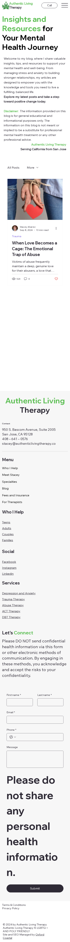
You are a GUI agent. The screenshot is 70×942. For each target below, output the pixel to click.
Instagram (9, 568)
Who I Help (10, 468)
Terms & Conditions (14, 905)
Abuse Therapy (13, 605)
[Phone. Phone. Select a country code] (12, 737)
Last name (44, 695)
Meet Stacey (11, 475)
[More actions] (57, 228)
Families (7, 540)
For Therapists (12, 502)
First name (14, 695)
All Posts (13, 167)
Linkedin (8, 574)
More (30, 167)
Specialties (9, 481)
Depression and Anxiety (19, 593)
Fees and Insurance (15, 495)
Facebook (9, 562)
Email (11, 712)
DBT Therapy (11, 617)
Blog (5, 488)
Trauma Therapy (13, 599)
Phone (11, 729)
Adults (6, 528)
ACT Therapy (11, 611)
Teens (6, 522)
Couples (8, 534)
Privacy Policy (10, 908)
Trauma (16, 236)
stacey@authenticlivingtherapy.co (29, 443)
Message (12, 747)
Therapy (35, 405)
